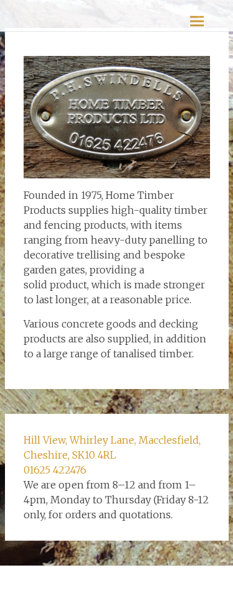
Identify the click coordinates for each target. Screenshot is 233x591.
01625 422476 (55, 470)
